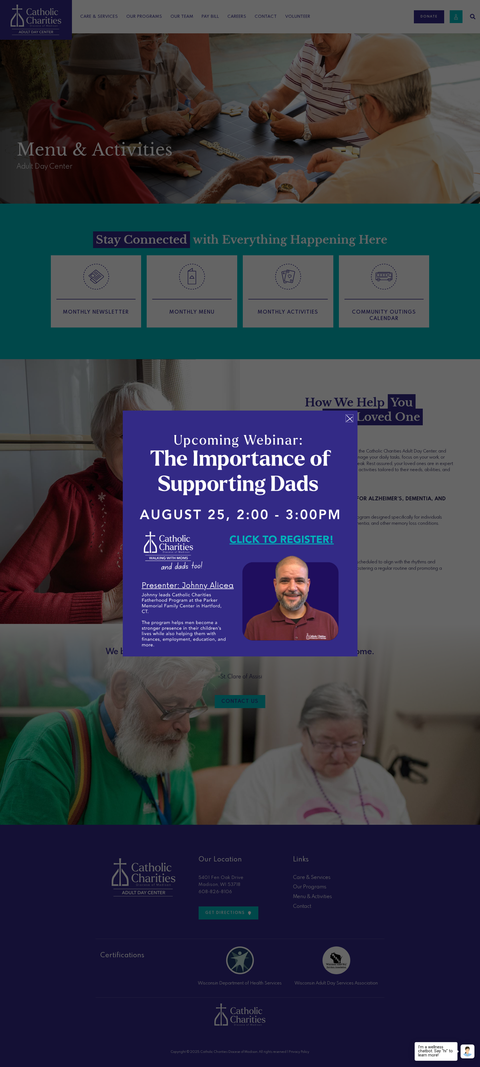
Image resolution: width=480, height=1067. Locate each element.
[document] (240, 533)
